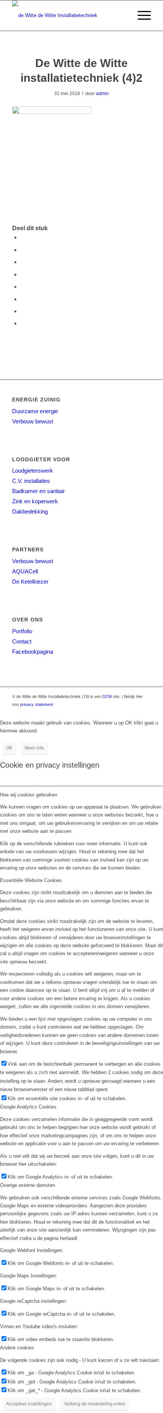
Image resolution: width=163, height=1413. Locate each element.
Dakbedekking (30, 511)
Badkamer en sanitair (38, 491)
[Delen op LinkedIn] (22, 274)
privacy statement (36, 704)
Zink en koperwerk (35, 501)
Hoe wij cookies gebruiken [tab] (28, 795)
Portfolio (22, 631)
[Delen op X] (22, 250)
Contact (21, 641)
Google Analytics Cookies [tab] (28, 1107)
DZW (107, 696)
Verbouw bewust (32, 421)
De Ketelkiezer (30, 581)
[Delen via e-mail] (22, 323)
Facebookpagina (32, 651)
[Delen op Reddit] (22, 311)
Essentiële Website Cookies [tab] (31, 880)
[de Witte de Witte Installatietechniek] (67, 15)
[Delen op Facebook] (22, 237)
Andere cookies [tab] (17, 1348)
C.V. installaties (31, 481)
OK (9, 748)
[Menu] (140, 15)
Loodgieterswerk (32, 470)
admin (102, 93)
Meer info (34, 748)
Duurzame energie (35, 411)
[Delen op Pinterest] (22, 262)
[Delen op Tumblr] (22, 286)
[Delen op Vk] (22, 299)
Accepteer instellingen (29, 1404)
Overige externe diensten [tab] (27, 1185)
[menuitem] (140, 15)
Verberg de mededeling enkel (94, 1404)
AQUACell (25, 571)
